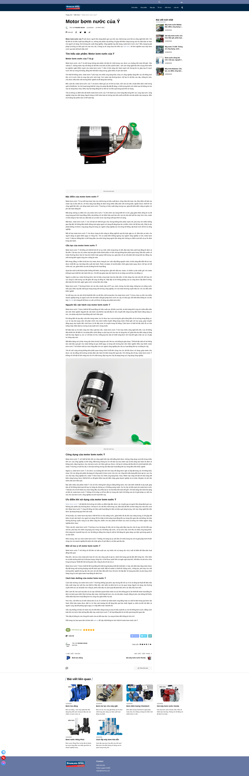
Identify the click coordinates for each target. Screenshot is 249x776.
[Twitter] (144, 644)
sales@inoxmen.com (103, 771)
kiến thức (127, 46)
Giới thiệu (134, 7)
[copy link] (89, 32)
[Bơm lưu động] (79, 692)
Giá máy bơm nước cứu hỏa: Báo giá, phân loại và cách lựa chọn (173, 38)
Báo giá (152, 7)
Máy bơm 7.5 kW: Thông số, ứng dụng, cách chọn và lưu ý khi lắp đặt (174, 49)
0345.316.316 (100, 765)
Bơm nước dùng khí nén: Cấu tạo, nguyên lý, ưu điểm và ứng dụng (174, 60)
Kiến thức (168, 7)
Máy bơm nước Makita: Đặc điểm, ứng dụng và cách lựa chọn (173, 27)
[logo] (73, 10)
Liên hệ (176, 7)
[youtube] (150, 644)
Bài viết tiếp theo (142, 653)
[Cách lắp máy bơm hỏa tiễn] (109, 726)
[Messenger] (3, 763)
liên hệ (71, 300)
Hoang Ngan (80, 27)
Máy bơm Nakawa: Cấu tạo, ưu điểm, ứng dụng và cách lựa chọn (173, 71)
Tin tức (160, 7)
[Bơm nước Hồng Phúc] (79, 726)
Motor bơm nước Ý (72, 504)
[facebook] (140, 644)
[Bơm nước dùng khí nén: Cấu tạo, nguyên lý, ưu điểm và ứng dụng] (160, 60)
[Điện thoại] (3, 758)
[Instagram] (148, 644)
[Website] (142, 644)
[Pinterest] (146, 644)
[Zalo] (3, 752)
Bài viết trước (73, 653)
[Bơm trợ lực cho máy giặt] (109, 692)
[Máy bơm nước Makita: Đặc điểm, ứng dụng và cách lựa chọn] (160, 27)
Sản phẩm (143, 7)
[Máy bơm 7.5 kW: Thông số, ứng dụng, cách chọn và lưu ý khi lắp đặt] (160, 49)
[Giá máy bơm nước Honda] (170, 692)
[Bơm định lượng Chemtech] (139, 692)
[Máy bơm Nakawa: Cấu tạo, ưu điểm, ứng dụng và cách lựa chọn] (160, 71)
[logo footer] (80, 764)
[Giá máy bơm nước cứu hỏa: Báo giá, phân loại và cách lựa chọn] (160, 38)
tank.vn (95, 620)
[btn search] (181, 2)
